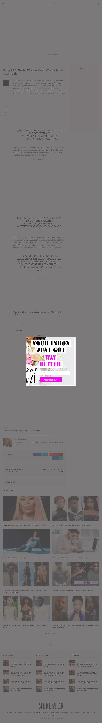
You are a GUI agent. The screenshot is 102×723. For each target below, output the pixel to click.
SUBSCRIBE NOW (49, 380)
